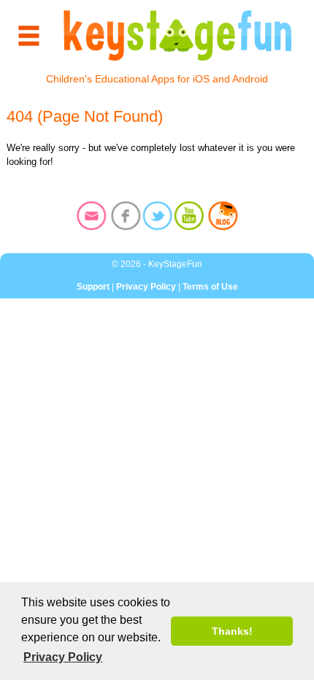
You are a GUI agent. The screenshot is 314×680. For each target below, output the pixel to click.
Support (93, 286)
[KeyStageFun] (178, 35)
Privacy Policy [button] (62, 657)
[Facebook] (126, 217)
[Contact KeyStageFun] (91, 217)
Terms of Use (210, 286)
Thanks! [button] (232, 631)
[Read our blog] (223, 217)
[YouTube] (188, 217)
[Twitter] (157, 217)
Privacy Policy (146, 286)
